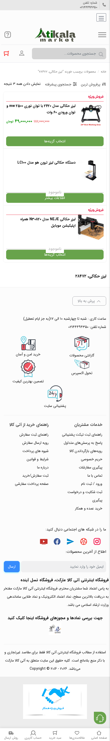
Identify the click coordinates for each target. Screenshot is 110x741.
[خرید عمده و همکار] (55, 702)
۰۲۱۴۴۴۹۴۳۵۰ (88, 7)
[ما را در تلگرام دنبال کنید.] (70, 542)
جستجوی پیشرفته (58, 84)
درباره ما (43, 467)
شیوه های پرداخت (36, 451)
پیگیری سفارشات (90, 467)
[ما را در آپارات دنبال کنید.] (84, 542)
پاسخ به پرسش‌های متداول (83, 443)
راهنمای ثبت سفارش (34, 434)
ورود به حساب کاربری (22, 53)
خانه (103, 71)
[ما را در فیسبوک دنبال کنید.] (57, 542)
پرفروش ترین (90, 84)
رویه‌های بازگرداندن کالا (85, 451)
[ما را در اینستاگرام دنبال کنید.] (97, 542)
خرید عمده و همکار (88, 508)
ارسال (12, 566)
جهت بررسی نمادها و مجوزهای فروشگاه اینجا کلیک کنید (55, 618)
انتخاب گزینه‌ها (54, 141)
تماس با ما (94, 475)
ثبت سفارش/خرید (35, 475)
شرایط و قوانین (38, 459)
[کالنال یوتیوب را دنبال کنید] (44, 542)
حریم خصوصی (91, 459)
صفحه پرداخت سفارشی (32, 484)
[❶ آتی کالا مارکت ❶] (55, 35)
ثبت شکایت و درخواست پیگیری (85, 496)
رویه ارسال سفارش (35, 443)
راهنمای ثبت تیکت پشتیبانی (82, 434)
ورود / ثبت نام (91, 484)
